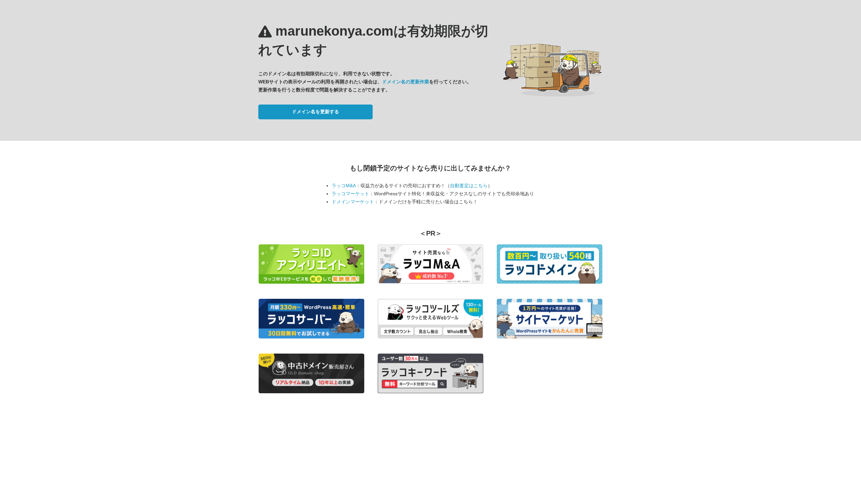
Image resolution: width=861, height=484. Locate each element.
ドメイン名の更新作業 (405, 81)
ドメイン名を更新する (315, 111)
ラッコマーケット (350, 193)
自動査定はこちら (469, 185)
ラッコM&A (344, 185)
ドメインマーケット (353, 201)
